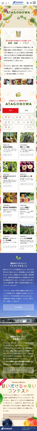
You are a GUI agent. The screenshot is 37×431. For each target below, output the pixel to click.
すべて (29, 127)
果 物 (18, 117)
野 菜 (7, 117)
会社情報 (18, 307)
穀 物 (29, 122)
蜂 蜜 (7, 127)
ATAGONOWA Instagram (18, 417)
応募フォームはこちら (18, 370)
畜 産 (7, 122)
